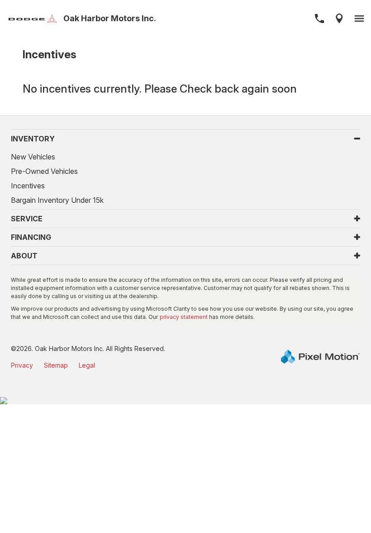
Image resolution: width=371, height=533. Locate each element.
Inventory (33, 138)
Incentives (28, 185)
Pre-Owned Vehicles (44, 171)
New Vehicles (33, 156)
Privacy (22, 365)
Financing (31, 237)
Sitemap (56, 365)
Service (27, 218)
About (24, 255)
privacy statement (184, 316)
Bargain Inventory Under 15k (57, 200)
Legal (87, 365)
